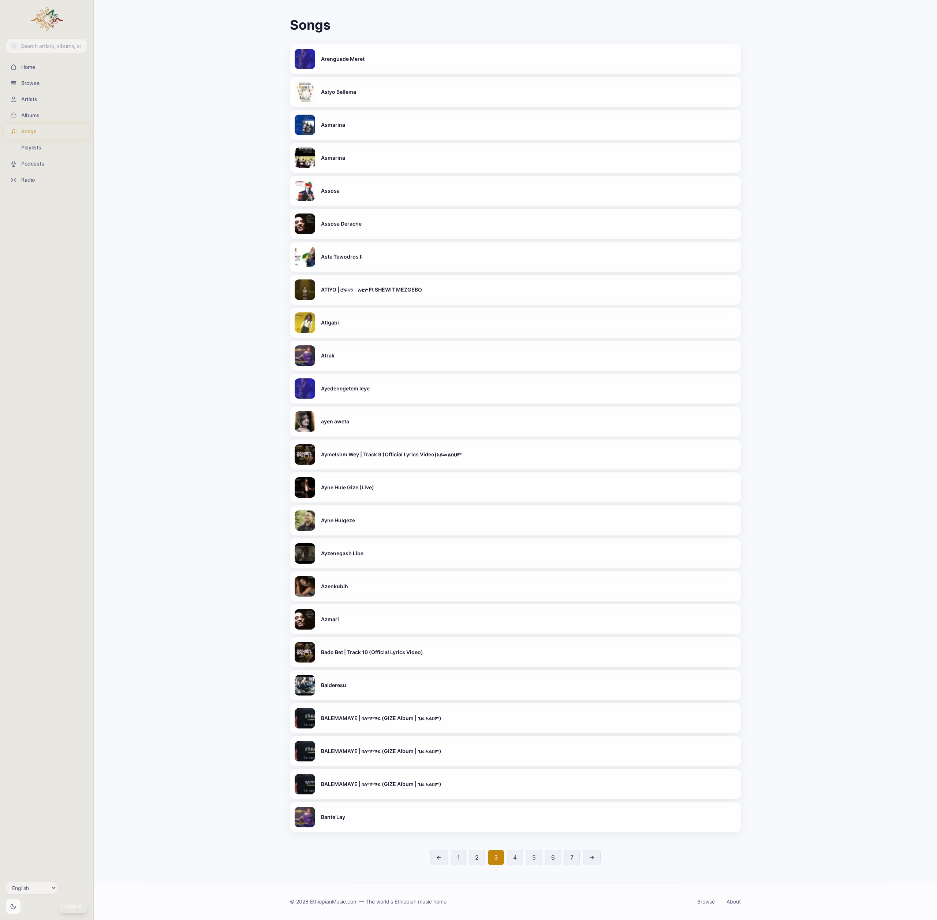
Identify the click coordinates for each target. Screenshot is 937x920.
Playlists (31, 147)
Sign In (73, 906)
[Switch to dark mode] (13, 906)
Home (28, 67)
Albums (30, 115)
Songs (29, 131)
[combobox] (46, 46)
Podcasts (32, 163)
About (734, 901)
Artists (29, 99)
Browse (30, 83)
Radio (28, 180)
